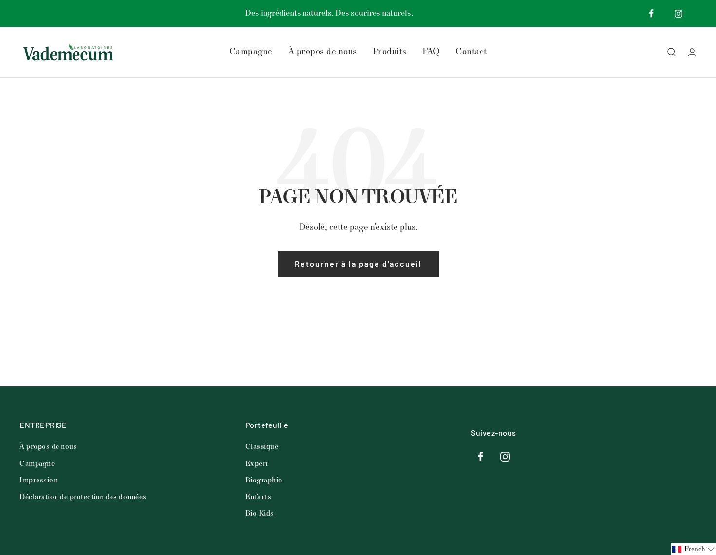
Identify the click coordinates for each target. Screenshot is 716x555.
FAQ (431, 51)
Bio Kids (259, 513)
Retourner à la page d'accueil (358, 263)
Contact (471, 51)
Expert (256, 463)
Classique (262, 446)
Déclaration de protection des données (83, 496)
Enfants (258, 496)
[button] (693, 549)
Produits (390, 51)
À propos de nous (322, 51)
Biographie (263, 480)
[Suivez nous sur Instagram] (678, 13)
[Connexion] (692, 52)
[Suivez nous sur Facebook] (651, 13)
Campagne (251, 51)
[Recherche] (671, 52)
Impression (38, 480)
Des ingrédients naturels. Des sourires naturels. (329, 13)
